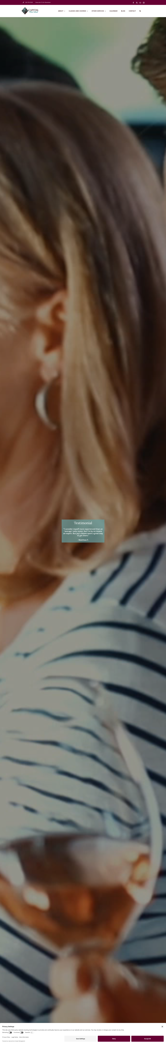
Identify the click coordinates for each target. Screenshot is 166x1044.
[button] (140, 11)
